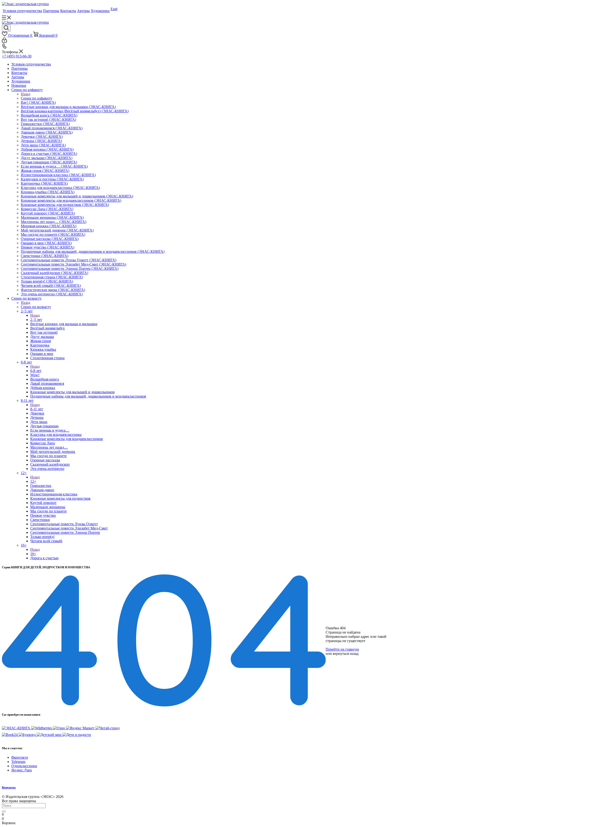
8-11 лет (36, 409)
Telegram (18, 762)
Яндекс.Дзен (21, 770)
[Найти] (4, 811)
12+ (33, 481)
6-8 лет (35, 371)
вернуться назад (346, 654)
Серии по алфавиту (36, 98)
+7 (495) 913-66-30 (16, 56)
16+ (33, 554)
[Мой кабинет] (4, 41)
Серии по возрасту (36, 307)
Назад (25, 94)
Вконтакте (19, 757)
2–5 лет (36, 320)
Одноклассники (24, 766)
